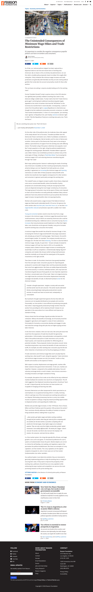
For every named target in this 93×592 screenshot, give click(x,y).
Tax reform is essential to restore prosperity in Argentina (53, 526)
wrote (59, 279)
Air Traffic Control (59, 1)
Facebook (15, 551)
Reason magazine (40, 571)
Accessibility (63, 574)
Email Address (15, 571)
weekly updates (17, 568)
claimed (54, 115)
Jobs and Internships (41, 566)
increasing (43, 170)
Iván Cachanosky (47, 537)
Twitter (14, 554)
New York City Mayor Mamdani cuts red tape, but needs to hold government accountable (53, 489)
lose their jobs (40, 205)
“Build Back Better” (50, 155)
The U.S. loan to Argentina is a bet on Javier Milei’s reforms (54, 508)
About (46, 4)
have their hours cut (51, 205)
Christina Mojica (47, 501)
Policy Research (39, 568)
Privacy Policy (64, 571)
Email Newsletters (40, 561)
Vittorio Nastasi (31, 472)
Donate (85, 4)
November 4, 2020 (39, 128)
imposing (63, 170)
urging (45, 108)
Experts (52, 4)
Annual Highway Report (68, 1)
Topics (59, 4)
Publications (68, 4)
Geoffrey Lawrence (47, 519)
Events (82, 1)
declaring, (48, 240)
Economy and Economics (37, 9)
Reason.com (78, 4)
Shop (36, 573)
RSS (13, 561)
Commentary (30, 38)
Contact (37, 556)
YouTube (15, 559)
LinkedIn (14, 556)
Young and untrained (31, 214)
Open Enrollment (77, 1)
